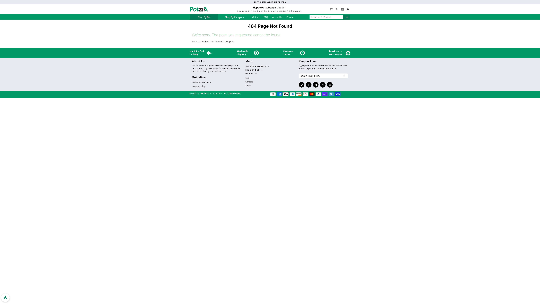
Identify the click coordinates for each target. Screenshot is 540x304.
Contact (290, 17)
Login (248, 85)
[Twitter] (301, 85)
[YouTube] (330, 85)
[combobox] (326, 17)
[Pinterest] (316, 85)
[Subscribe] (344, 75)
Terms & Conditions (201, 82)
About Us (277, 17)
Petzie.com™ (207, 93)
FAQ (266, 17)
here (207, 41)
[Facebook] (308, 85)
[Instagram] (323, 85)
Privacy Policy (198, 86)
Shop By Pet (204, 17)
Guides (255, 17)
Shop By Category (234, 17)
